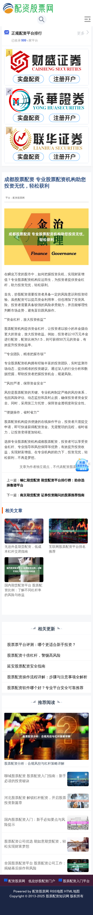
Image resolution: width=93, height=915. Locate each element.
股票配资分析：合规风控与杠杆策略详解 (34, 763)
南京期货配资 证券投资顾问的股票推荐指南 (52, 494)
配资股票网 (16, 880)
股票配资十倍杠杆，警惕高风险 (34, 655)
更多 (81, 33)
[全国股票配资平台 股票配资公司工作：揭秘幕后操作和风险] (78, 865)
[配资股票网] (28, 8)
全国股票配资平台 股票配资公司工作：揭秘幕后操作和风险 (35, 865)
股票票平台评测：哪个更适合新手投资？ (41, 644)
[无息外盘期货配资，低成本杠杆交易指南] (24, 530)
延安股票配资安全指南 (26, 666)
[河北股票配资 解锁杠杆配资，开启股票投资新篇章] (78, 801)
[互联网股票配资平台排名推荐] (68, 530)
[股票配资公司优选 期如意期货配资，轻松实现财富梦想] (78, 844)
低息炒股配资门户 (41, 880)
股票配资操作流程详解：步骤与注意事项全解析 (47, 676)
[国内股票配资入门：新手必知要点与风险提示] (78, 822)
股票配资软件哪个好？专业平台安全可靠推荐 (45, 687)
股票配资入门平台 (76, 880)
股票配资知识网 (57, 895)
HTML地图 (72, 891)
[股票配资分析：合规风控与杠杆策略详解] (46, 735)
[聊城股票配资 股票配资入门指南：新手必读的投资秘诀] (78, 779)
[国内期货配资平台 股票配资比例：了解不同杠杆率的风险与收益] (24, 569)
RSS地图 (56, 891)
